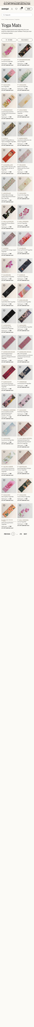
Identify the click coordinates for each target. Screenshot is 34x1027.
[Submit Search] (4, 15)
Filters (10, 40)
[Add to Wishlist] (4, 45)
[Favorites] (16, 9)
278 (21, 534)
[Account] (12, 9)
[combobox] (17, 15)
